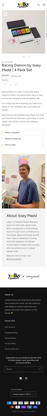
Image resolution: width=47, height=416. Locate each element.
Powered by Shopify (29, 411)
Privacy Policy (10, 344)
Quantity (5, 80)
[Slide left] (18, 57)
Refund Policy (10, 338)
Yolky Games (20, 411)
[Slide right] (28, 57)
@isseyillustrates (14, 259)
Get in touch (10, 327)
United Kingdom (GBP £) (22, 394)
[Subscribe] (39, 369)
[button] (3, 5)
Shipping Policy (11, 333)
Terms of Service (12, 349)
